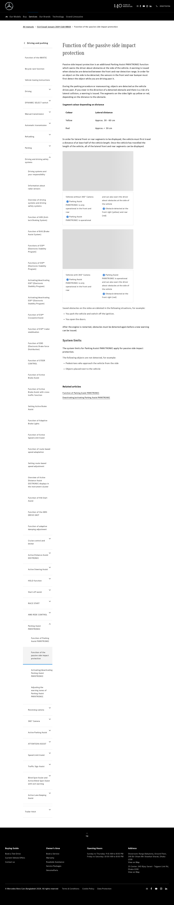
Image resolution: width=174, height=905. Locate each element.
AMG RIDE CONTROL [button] (37, 614)
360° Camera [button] (34, 721)
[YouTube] (143, 6)
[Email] (137, 6)
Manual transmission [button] (34, 114)
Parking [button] (28, 148)
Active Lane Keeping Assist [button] (37, 797)
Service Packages (53, 866)
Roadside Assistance (55, 862)
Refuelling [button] (29, 136)
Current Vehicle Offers (15, 857)
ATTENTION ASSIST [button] (37, 743)
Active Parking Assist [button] (37, 732)
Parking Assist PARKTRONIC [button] (34, 627)
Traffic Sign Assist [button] (36, 766)
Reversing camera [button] (36, 709)
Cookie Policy (88, 888)
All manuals (28, 26)
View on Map (133, 862)
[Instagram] (147, 6)
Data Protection (104, 888)
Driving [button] (28, 91)
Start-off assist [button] (35, 592)
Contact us (10, 862)
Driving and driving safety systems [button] (36, 161)
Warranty (50, 857)
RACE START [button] (34, 603)
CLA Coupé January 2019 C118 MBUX (54, 26)
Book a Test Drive (13, 853)
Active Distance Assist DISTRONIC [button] (38, 556)
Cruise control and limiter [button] (36, 542)
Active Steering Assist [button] (38, 569)
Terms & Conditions (70, 888)
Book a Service (52, 853)
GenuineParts (52, 870)
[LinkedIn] (150, 6)
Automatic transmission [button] (36, 125)
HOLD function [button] (35, 580)
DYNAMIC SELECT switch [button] (36, 102)
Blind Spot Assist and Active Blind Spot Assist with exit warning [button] (39, 780)
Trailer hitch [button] (30, 811)
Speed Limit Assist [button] (36, 755)
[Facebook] (140, 6)
